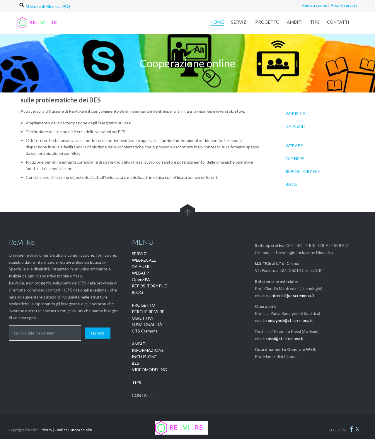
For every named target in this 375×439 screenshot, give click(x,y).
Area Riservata (343, 5)
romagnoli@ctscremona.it (289, 320)
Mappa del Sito (81, 430)
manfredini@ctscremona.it (290, 295)
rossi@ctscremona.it (285, 338)
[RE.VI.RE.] (44, 23)
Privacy (46, 430)
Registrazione (314, 5)
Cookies (60, 430)
